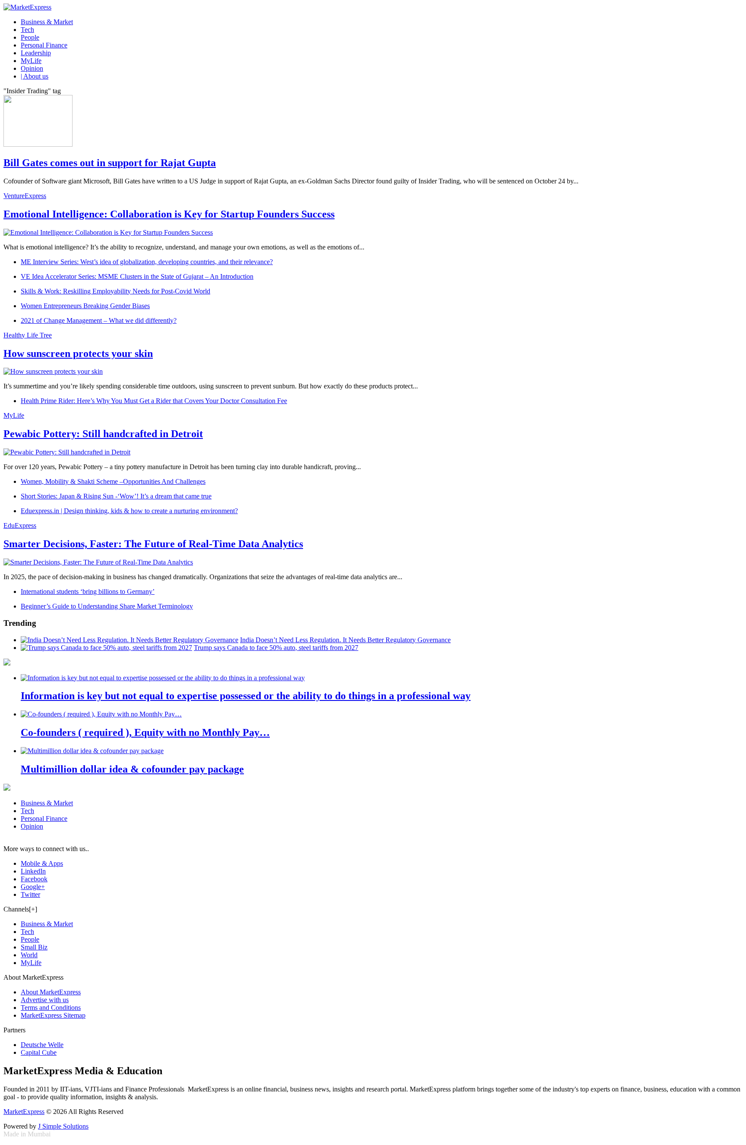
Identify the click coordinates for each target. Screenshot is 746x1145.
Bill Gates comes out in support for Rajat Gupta (109, 162)
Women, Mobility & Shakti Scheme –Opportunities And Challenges (113, 481)
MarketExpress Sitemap (53, 1015)
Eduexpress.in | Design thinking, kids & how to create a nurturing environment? (129, 510)
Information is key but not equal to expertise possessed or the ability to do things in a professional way (246, 695)
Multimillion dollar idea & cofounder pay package (132, 769)
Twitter (30, 894)
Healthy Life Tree (27, 335)
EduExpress (19, 525)
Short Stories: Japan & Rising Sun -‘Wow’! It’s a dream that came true (116, 496)
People (30, 37)
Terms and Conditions (51, 1007)
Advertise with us (45, 999)
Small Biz (34, 947)
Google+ (33, 886)
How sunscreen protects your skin (78, 353)
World (29, 955)
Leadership (36, 53)
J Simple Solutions (63, 1126)
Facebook (34, 879)
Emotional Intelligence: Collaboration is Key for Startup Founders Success (169, 214)
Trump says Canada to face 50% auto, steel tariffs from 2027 (276, 647)
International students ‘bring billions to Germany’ (88, 591)
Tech (27, 29)
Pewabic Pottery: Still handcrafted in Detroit (103, 433)
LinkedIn (33, 871)
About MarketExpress (51, 992)
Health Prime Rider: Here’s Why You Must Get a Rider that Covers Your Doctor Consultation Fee (154, 400)
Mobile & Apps (42, 863)
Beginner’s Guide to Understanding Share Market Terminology (107, 606)
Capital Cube (39, 1052)
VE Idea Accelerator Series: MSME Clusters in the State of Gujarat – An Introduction (137, 276)
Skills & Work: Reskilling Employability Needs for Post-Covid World (115, 291)
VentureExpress (24, 195)
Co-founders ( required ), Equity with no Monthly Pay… (145, 732)
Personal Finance (44, 45)
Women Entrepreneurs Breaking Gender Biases (85, 305)
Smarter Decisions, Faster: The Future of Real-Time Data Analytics (153, 543)
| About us (34, 76)
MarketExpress (23, 1111)
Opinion (32, 68)
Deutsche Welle (42, 1044)
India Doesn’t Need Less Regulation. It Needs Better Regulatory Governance (345, 639)
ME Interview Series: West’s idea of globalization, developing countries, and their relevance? (147, 261)
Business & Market (47, 21)
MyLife (31, 60)
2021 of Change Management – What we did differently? (99, 320)
